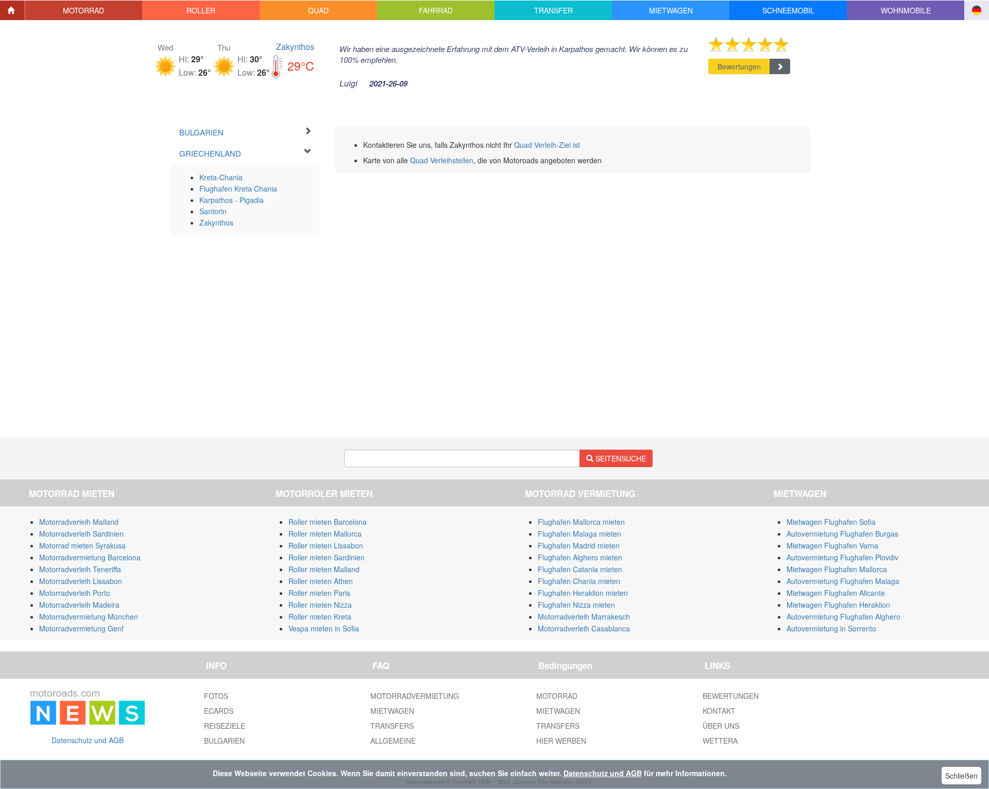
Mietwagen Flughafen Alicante (836, 593)
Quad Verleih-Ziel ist (547, 145)
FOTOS (216, 696)
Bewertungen (739, 66)
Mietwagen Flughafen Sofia (831, 522)
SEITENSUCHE (619, 458)
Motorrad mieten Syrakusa (82, 545)
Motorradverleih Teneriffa (80, 569)
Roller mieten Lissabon (325, 545)
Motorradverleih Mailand (78, 522)
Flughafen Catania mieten (580, 569)
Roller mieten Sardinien (326, 557)
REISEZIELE (224, 726)
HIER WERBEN (561, 740)
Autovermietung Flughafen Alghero (843, 616)
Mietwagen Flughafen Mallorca (837, 569)
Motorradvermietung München (88, 616)
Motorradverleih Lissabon (80, 581)
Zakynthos (295, 47)
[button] (84, 10)
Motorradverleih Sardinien (81, 533)
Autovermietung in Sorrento (831, 628)
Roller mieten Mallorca (325, 533)
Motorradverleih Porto (74, 593)
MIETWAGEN (392, 711)
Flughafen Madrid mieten (579, 545)
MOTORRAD (556, 696)
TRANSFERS (392, 726)
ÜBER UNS (721, 726)
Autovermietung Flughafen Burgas (842, 533)
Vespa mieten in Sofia (323, 628)
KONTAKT (719, 711)
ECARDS (218, 711)
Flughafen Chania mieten (579, 581)
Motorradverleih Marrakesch (584, 616)
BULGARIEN (224, 740)
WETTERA (720, 740)
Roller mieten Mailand (324, 569)
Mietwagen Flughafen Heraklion (838, 604)
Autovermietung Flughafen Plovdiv (842, 557)
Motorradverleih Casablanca (584, 628)
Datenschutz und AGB (88, 740)
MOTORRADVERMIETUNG (414, 696)
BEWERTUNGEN (731, 696)
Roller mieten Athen (320, 581)
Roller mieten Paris (319, 593)
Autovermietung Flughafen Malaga (843, 581)
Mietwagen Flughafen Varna (832, 545)
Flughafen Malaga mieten (579, 533)
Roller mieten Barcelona (327, 522)
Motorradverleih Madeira (79, 604)
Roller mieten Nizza (320, 604)
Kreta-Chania (221, 177)
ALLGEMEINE (393, 740)
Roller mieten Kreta (319, 616)
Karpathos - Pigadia (231, 200)
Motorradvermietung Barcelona (90, 557)
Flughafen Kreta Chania (238, 188)
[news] (87, 704)
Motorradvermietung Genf (81, 628)
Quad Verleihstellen (441, 160)
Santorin (213, 211)
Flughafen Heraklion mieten (583, 593)
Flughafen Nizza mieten (576, 604)
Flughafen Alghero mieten (580, 557)
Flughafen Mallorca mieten (581, 522)
